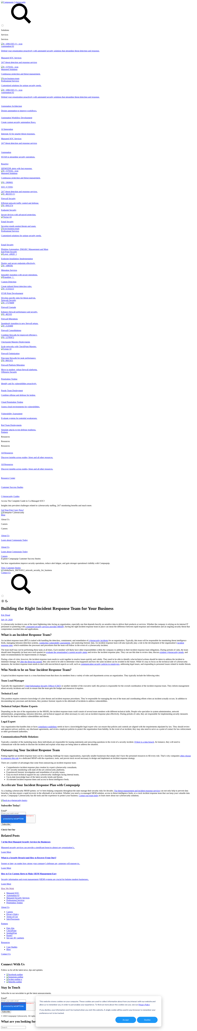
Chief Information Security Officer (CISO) (43, 686)
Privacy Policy (144, 1004)
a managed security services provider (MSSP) (44, 626)
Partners (4, 432)
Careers (4, 556)
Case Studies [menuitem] (11, 947)
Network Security (8, 300)
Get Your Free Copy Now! (12, 510)
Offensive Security (9, 372)
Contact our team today (88, 795)
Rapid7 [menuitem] (9, 935)
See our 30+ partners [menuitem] (15, 938)
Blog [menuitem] (8, 949)
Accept (126, 1020)
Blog (3, 515)
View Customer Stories (11, 568)
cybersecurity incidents (98, 640)
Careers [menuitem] (9, 912)
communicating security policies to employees (100, 664)
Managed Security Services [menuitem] (17, 898)
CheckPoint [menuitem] (11, 930)
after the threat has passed (31, 662)
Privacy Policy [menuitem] (12, 914)
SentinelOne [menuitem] (11, 933)
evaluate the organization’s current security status (66, 652)
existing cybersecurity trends (172, 652)
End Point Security (9, 252)
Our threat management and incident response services (137, 791)
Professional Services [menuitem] (15, 900)
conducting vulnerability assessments (54, 643)
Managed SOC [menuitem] (12, 893)
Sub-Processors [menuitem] (12, 919)
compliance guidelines (47, 727)
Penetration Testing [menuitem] (14, 903)
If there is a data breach (144, 742)
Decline (147, 1020)
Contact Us (6, 572)
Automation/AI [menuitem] (12, 895)
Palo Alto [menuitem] (10, 928)
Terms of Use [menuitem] (12, 917)
